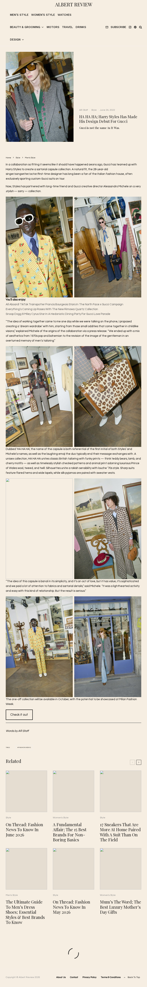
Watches (64, 15)
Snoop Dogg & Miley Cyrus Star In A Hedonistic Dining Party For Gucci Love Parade (58, 314)
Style (94, 110)
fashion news (25, 747)
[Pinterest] (135, 27)
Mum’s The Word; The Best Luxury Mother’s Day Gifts (120, 906)
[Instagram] (130, 27)
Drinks (81, 27)
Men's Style (12, 895)
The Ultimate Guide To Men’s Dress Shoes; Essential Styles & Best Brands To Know (25, 912)
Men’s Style (19, 15)
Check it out (19, 714)
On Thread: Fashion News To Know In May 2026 (71, 906)
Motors (53, 27)
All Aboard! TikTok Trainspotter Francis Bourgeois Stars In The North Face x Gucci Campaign (64, 304)
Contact (74, 977)
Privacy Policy (89, 977)
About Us (61, 977)
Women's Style (61, 817)
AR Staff (83, 110)
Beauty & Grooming (25, 27)
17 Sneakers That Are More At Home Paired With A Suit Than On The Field (120, 832)
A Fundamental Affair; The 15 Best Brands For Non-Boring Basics (70, 832)
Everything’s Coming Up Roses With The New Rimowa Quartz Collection (52, 309)
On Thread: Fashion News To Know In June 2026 (24, 829)
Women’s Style (43, 15)
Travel (67, 27)
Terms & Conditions (111, 977)
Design (15, 39)
